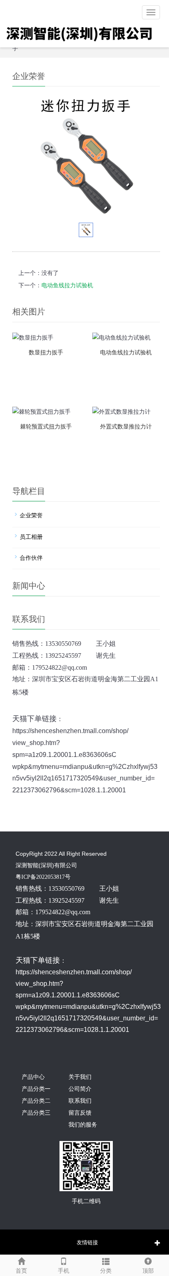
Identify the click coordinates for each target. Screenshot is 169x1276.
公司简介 (80, 1089)
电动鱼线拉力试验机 (67, 285)
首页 (21, 1271)
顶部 (148, 1271)
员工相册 (31, 537)
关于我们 (80, 1077)
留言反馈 (80, 1113)
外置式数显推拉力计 (126, 427)
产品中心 (33, 1077)
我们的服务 (83, 1125)
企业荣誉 (31, 515)
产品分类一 (36, 1089)
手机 (63, 1271)
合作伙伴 (31, 558)
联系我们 (80, 1101)
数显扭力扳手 (46, 352)
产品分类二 (36, 1101)
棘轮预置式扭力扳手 (46, 427)
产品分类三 (36, 1113)
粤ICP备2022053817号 (43, 877)
